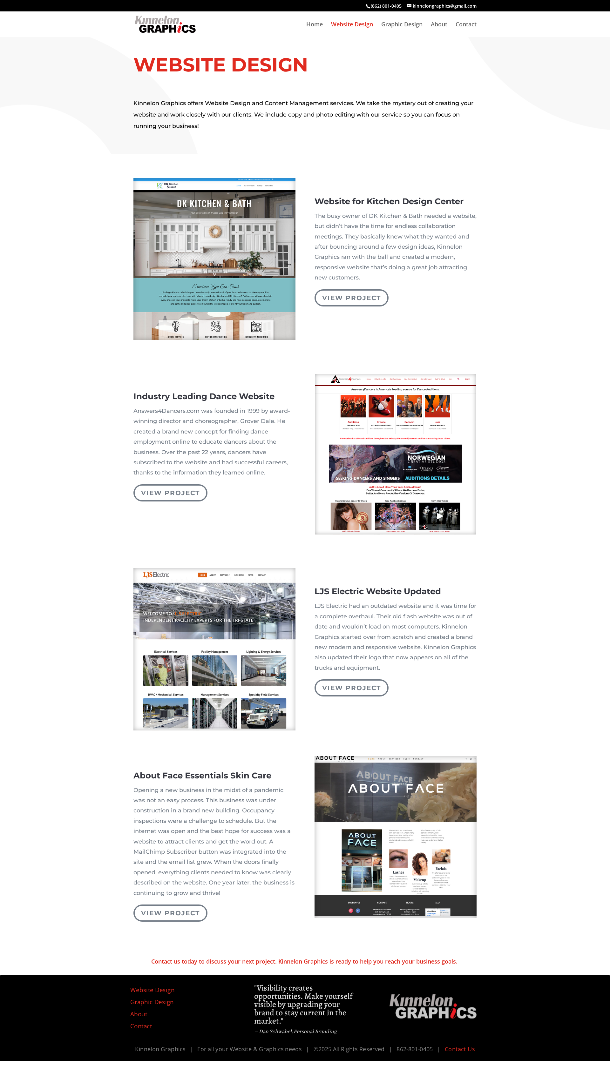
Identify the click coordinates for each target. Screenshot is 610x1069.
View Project (351, 298)
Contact (466, 25)
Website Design (352, 25)
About (439, 25)
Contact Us (460, 1049)
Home (314, 25)
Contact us (165, 961)
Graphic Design (402, 25)
